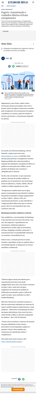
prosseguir (18, 389)
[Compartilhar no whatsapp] (13, 66)
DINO (7, 58)
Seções (2, 2)
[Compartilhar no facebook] (9, 66)
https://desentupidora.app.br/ (11, 341)
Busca (33, 2)
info (11, 58)
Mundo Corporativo (11, 5)
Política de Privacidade (8, 387)
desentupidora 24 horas (9, 156)
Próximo (34, 44)
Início (2, 5)
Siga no (18, 66)
